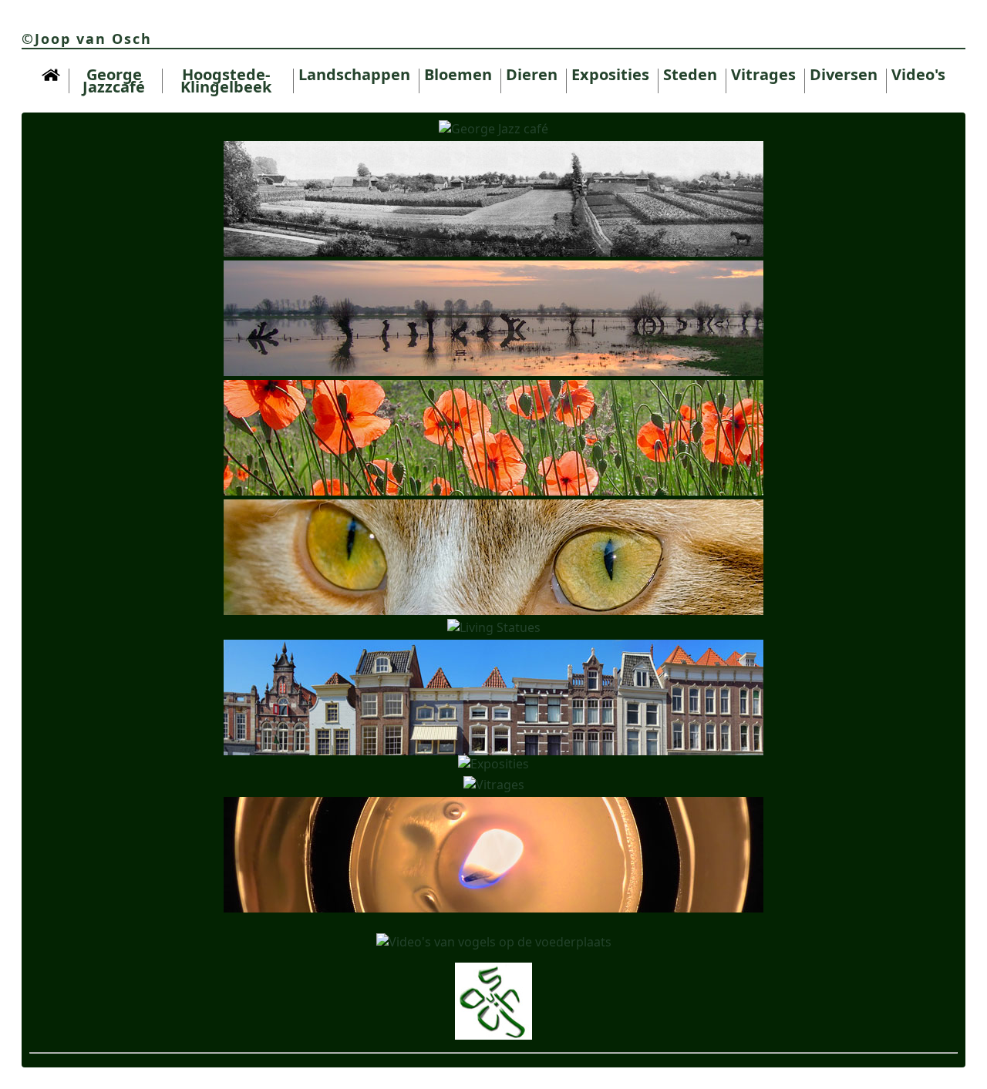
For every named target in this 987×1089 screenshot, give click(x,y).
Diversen (844, 74)
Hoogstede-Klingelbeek (225, 80)
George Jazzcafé (114, 80)
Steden (690, 74)
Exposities (610, 74)
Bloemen (458, 74)
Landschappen (354, 74)
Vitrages (763, 74)
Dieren (532, 74)
